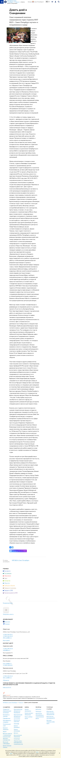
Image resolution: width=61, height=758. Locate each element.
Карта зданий (6, 640)
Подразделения (6, 718)
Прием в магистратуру (17, 730)
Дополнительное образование (18, 735)
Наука (27, 707)
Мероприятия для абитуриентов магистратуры (18, 716)
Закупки (4, 731)
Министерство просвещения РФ (51, 717)
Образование (18, 707)
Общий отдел (6, 629)
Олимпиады (16, 723)
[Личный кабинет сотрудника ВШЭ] (55, 2)
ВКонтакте (7, 621)
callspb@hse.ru (6, 650)
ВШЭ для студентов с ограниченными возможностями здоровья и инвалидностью (7, 737)
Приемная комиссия (8, 668)
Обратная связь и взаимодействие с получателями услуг (18, 742)
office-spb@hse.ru (7, 638)
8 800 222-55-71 (7, 687)
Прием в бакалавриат (17, 726)
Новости (21, 702)
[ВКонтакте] (10, 547)
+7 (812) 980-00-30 (8, 648)
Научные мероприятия (28, 710)
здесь (37, 752)
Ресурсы (38, 707)
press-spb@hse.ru (7, 663)
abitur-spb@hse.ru (7, 677)
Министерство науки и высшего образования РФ (50, 713)
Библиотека (38, 709)
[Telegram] (13, 547)
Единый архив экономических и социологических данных (40, 716)
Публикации (38, 711)
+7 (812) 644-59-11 (8, 634)
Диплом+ (16, 733)
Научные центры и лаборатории (29, 713)
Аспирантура (17, 738)
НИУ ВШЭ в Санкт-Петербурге (20, 560)
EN (48, 1)
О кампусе (6, 707)
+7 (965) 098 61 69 (7, 665)
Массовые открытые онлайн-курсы (51, 722)
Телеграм (7, 624)
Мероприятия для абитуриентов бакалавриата (18, 711)
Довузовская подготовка (17, 720)
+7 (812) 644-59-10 (8, 636)
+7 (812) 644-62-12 (8, 676)
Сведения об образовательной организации (7, 711)
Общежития (6, 680)
